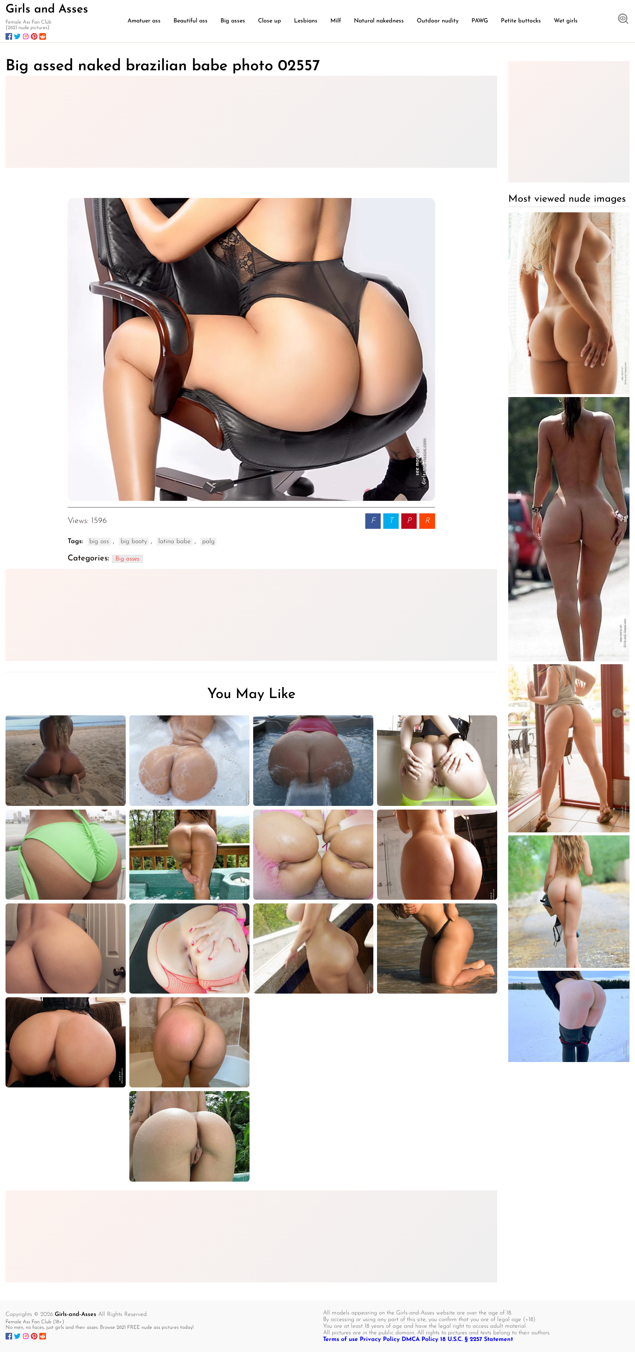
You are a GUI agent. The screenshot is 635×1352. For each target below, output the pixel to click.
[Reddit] (42, 36)
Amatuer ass (144, 21)
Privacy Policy (380, 1339)
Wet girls (566, 21)
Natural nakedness (379, 21)
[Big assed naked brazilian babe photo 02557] (251, 349)
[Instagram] (25, 36)
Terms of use (340, 1339)
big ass (99, 541)
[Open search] (623, 19)
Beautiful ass (190, 21)
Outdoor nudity (438, 21)
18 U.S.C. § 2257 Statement (476, 1339)
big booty (134, 541)
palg (208, 541)
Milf (335, 21)
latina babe (174, 541)
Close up (269, 21)
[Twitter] (17, 36)
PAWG (479, 21)
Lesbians (306, 21)
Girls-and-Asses (75, 1314)
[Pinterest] (34, 36)
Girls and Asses (47, 9)
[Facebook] (9, 36)
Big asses (232, 21)
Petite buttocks (521, 21)
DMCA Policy (420, 1339)
